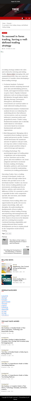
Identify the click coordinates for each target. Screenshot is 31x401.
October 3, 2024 (18, 272)
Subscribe (29, 18)
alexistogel (4, 298)
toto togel (4, 311)
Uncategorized (5, 326)
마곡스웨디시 (5, 315)
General (4, 33)
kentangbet (4, 300)
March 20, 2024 (11, 48)
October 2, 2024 (18, 282)
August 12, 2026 (7, 345)
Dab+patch (4, 303)
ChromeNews (22, 397)
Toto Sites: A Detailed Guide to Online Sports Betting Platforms (15, 352)
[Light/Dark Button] (23, 18)
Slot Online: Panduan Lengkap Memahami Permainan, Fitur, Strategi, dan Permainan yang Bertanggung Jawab (15, 341)
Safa (4, 48)
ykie (15, 9)
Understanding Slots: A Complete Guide (19, 279)
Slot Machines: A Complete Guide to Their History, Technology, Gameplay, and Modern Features (14, 387)
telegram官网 (5, 309)
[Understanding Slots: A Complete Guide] (7, 280)
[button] (26, 18)
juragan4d (4, 305)
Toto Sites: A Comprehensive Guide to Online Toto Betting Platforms (15, 364)
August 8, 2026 (6, 367)
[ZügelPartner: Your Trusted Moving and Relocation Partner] (7, 268)
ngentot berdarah (6, 302)
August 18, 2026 (7, 333)
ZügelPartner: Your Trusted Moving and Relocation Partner (21, 268)
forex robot (8, 233)
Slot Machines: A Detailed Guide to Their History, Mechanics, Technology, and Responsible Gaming (13, 329)
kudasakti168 (5, 296)
